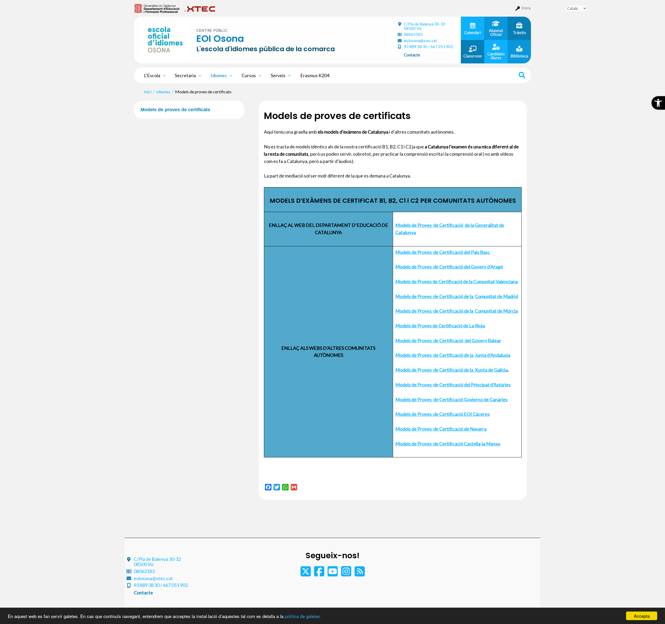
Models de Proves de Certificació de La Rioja (440, 326)
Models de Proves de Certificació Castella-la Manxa (447, 443)
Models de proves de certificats (175, 109)
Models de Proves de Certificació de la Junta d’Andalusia (452, 355)
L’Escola (152, 75)
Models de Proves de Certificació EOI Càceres (442, 414)
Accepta (642, 616)
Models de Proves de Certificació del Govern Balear (448, 340)
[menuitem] (157, 8)
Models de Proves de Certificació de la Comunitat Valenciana (456, 281)
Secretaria (185, 75)
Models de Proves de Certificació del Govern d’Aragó (449, 267)
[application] (163, 75)
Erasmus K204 (314, 75)
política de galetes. (303, 616)
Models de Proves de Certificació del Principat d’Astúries (453, 384)
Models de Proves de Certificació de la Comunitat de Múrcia (456, 311)
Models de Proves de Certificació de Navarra (441, 429)
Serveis (278, 75)
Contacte (412, 54)
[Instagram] (346, 574)
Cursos (249, 75)
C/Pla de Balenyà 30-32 (424, 26)
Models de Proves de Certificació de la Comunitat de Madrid (456, 296)
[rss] (359, 574)
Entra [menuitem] (526, 8)
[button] (658, 103)
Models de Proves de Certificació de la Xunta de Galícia (451, 370)
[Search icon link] (522, 75)
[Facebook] (319, 574)
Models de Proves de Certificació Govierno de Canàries (451, 399)
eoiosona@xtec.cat (420, 40)
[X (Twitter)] (306, 574)
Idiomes (219, 75)
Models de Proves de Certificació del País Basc (443, 252)
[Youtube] (333, 574)
